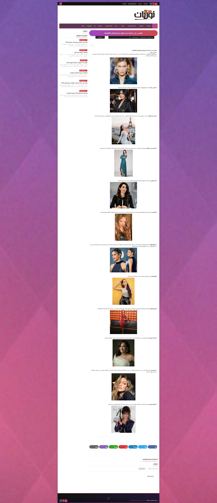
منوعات (100, 26)
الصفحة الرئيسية (135, 37)
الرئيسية (145, 4)
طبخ (123, 26)
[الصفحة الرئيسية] (155, 26)
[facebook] (151, 4)
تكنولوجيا (89, 26)
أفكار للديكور (109, 26)
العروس (141, 26)
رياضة (83, 26)
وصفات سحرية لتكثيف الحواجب (78, 72)
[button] (91, 48)
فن (95, 26)
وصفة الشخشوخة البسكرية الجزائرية (77, 93)
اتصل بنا (124, 4)
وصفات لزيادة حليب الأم (80, 52)
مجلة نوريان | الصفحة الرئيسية (137, 500)
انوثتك (148, 26)
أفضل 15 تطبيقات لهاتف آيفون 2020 (76, 62)
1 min (91, 45)
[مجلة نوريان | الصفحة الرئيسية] (145, 14)
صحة (116, 26)
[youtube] (153, 4)
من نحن (140, 4)
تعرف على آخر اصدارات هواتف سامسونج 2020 (74, 83)
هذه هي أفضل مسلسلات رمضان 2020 (76, 42)
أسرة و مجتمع (131, 26)
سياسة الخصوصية (132, 4)
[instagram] (156, 4)
